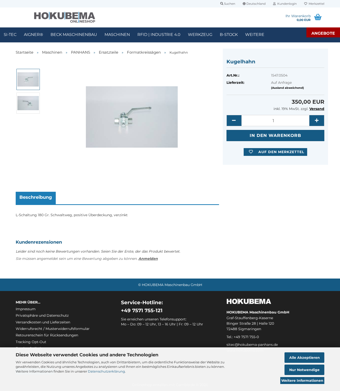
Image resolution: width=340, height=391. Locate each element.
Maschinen (117, 34)
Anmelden (148, 258)
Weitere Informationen (302, 380)
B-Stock (229, 34)
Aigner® (33, 34)
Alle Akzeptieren (304, 357)
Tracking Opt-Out (31, 342)
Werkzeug (200, 34)
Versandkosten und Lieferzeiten (43, 322)
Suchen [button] (229, 3)
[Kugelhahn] (132, 114)
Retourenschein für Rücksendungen (47, 335)
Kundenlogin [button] (286, 3)
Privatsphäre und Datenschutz (42, 315)
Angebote (323, 33)
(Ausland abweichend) (287, 88)
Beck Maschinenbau (74, 34)
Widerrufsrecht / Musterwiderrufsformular (53, 328)
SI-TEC (10, 34)
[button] (254, 3)
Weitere (254, 34)
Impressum (26, 309)
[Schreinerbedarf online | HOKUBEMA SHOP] (64, 17)
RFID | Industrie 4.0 (158, 34)
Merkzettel (315, 3)
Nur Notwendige (304, 370)
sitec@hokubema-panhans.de (252, 344)
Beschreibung (35, 197)
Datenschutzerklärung (106, 371)
